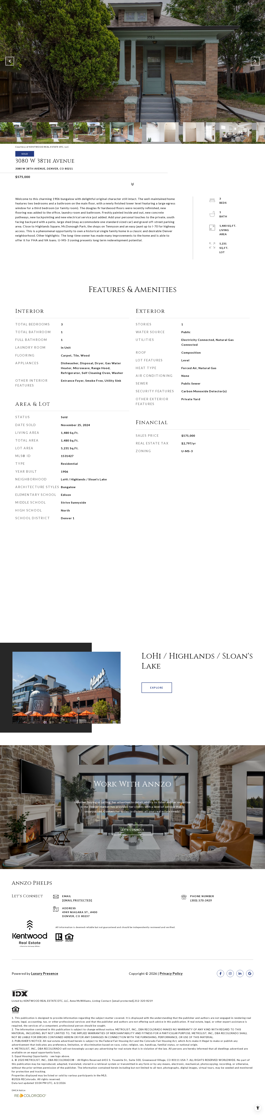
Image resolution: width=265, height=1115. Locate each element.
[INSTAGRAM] (230, 973)
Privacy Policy (171, 973)
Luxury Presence (44, 973)
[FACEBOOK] (220, 973)
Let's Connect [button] (132, 829)
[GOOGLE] (249, 973)
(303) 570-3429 (201, 900)
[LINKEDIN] (240, 973)
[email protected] (123, 1000)
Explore (156, 687)
